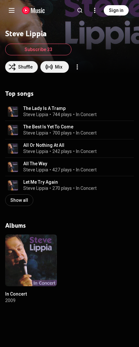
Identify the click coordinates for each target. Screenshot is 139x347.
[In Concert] (31, 260)
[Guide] (12, 10)
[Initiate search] (80, 10)
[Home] (33, 10)
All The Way (35, 163)
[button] (13, 111)
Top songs (19, 93)
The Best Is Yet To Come (48, 126)
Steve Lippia (35, 114)
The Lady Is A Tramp (44, 108)
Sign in (116, 10)
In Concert (86, 114)
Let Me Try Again (40, 182)
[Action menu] (77, 67)
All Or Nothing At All (43, 145)
